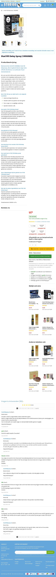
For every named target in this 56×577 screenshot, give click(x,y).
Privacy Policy (34, 554)
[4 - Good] (28, 405)
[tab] (14, 62)
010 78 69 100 (51, 1)
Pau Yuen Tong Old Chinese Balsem (34, 384)
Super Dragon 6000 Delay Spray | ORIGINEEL (34, 328)
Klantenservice (38, 561)
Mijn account (28, 561)
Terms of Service (40, 554)
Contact (42, 1)
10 (38, 221)
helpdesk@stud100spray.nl (7, 559)
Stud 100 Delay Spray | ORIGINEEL (48, 359)
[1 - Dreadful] (23, 405)
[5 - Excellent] (30, 405)
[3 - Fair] (26, 405)
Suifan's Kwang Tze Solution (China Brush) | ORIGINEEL (48, 328)
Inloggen (17, 561)
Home (1, 10)
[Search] (39, 5)
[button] (12, 43)
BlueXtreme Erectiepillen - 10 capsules (33, 302)
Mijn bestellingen (29, 563)
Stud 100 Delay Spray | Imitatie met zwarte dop (48, 302)
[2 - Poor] (24, 405)
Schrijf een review (46, 221)
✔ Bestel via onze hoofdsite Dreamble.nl (40, 256)
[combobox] (30, 5)
